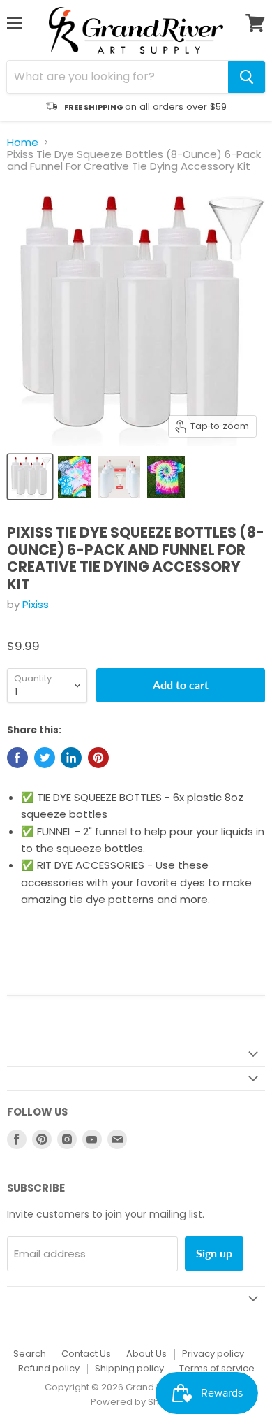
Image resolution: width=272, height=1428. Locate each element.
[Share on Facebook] (17, 757)
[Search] (246, 77)
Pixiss (35, 604)
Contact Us (86, 1353)
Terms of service (217, 1368)
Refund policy (49, 1368)
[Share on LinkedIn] (71, 757)
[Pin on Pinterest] (98, 757)
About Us (146, 1353)
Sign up (214, 1253)
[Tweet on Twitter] (44, 757)
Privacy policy (213, 1353)
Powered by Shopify (136, 1401)
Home (22, 142)
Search (29, 1353)
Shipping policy (129, 1368)
